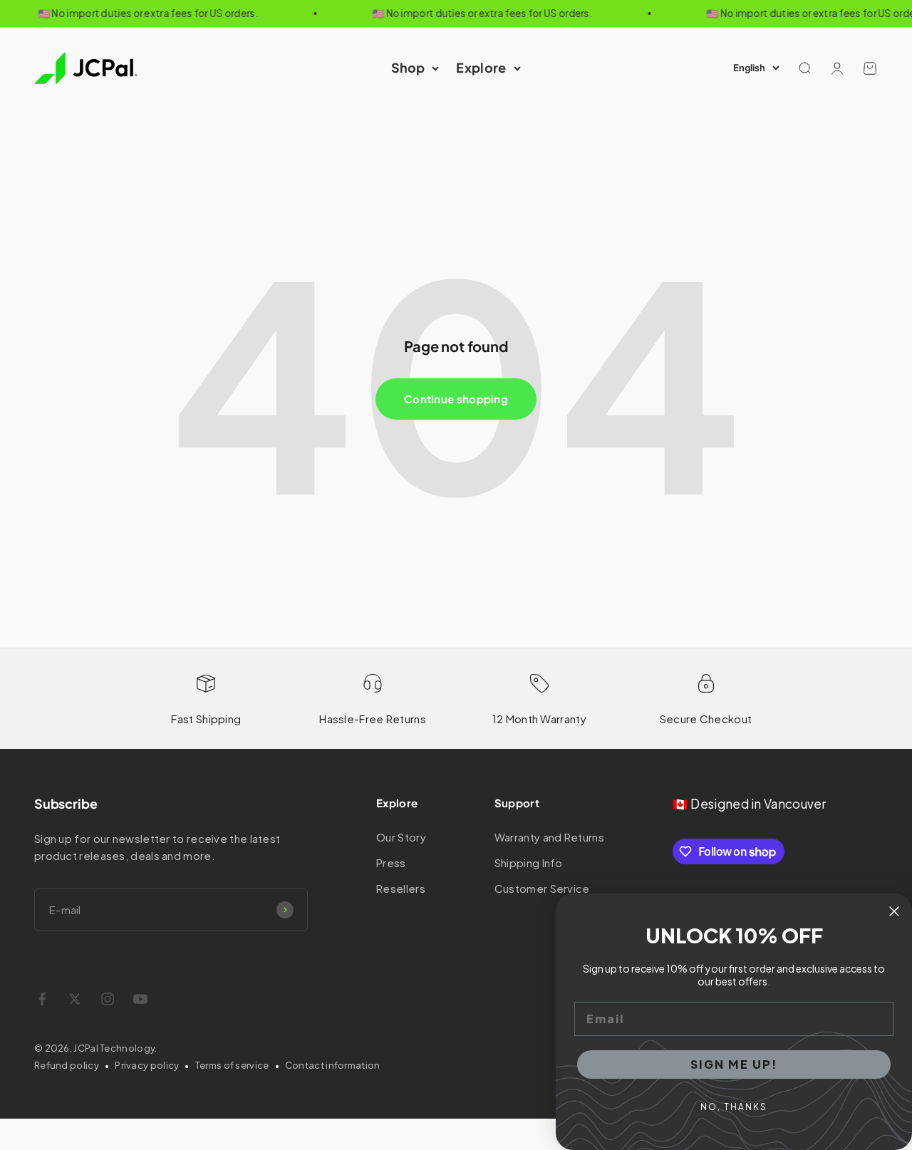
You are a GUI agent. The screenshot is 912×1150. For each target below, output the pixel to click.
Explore (481, 67)
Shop (408, 67)
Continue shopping (456, 398)
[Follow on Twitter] (75, 999)
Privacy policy (147, 1065)
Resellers (400, 888)
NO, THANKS (733, 1107)
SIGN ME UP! (734, 1064)
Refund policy (66, 1065)
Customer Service (542, 888)
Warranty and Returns (549, 837)
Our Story (401, 837)
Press (391, 862)
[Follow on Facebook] (42, 999)
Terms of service (232, 1065)
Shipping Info (528, 862)
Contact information (332, 1065)
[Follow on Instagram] (107, 999)
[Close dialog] (894, 911)
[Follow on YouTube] (140, 999)
